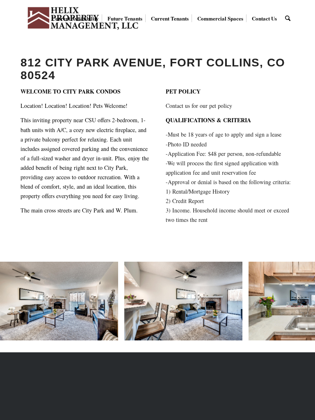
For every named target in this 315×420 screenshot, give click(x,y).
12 (193, 343)
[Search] (287, 18)
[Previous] (18, 301)
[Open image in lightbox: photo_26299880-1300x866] (109, 331)
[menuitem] (75, 18)
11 (187, 343)
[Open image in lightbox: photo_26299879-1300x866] (233, 331)
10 (180, 343)
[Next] (296, 301)
